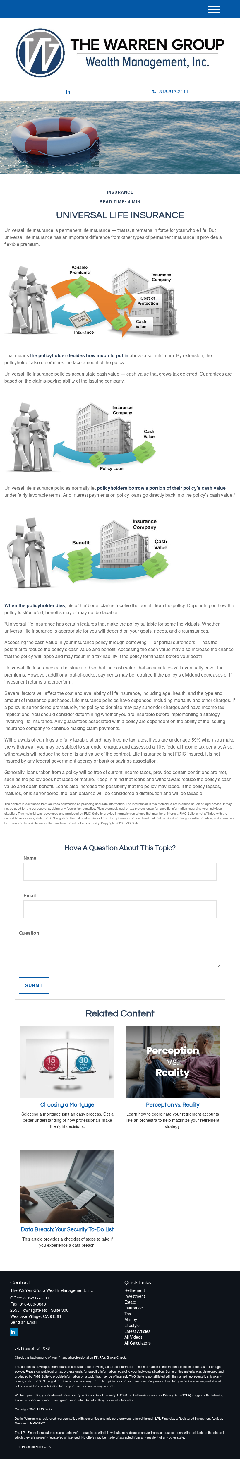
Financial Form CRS (35, 1348)
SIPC (41, 1423)
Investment (134, 1296)
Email (29, 895)
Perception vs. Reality (172, 1105)
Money (130, 1319)
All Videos (133, 1337)
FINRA (32, 1423)
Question (29, 933)
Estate (130, 1302)
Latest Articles (137, 1331)
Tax (127, 1313)
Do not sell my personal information (109, 1400)
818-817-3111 (173, 91)
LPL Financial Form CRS (33, 1446)
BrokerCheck (116, 1357)
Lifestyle (132, 1325)
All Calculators (137, 1343)
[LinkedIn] (68, 92)
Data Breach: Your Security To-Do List (67, 1229)
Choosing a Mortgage (67, 1105)
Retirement (134, 1290)
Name (29, 858)
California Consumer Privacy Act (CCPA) (162, 1395)
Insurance (133, 1308)
